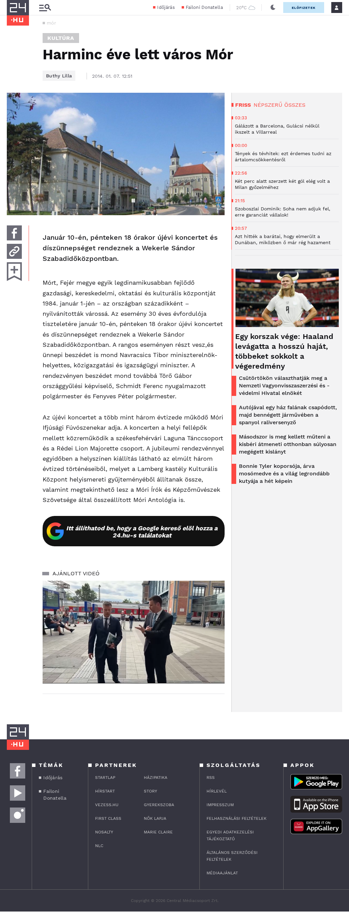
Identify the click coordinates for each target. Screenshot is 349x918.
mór (51, 23)
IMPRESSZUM (220, 804)
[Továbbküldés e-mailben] (14, 251)
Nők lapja (155, 818)
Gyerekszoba (159, 804)
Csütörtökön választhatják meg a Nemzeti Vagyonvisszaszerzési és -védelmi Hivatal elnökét (284, 385)
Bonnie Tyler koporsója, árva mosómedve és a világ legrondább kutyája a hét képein (284, 473)
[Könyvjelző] (14, 271)
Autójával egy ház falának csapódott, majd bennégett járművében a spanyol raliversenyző (288, 415)
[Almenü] (45, 7)
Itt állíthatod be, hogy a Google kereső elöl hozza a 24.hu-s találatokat (141, 531)
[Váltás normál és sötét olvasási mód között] (273, 7)
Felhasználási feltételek (237, 818)
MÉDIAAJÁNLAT (222, 873)
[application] (134, 632)
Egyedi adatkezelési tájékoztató (230, 835)
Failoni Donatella (204, 7)
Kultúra (60, 38)
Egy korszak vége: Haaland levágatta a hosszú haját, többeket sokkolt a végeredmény (284, 351)
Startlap (105, 777)
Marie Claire (158, 832)
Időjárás (165, 7)
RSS (211, 777)
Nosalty (104, 832)
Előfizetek (304, 8)
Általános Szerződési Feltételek (232, 856)
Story (150, 791)
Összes (294, 105)
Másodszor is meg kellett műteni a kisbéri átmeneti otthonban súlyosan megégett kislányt (287, 444)
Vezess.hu (107, 804)
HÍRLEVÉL (217, 791)
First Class (108, 818)
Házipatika (155, 777)
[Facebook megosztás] (14, 232)
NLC (99, 845)
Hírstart (105, 791)
